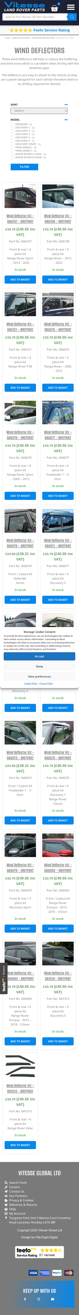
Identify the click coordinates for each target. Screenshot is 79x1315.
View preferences (39, 676)
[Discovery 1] (12, 127)
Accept (39, 656)
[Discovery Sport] (12, 144)
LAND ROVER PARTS (21, 38)
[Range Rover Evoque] (12, 157)
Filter (24, 166)
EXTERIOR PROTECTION (43, 38)
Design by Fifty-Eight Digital (39, 1237)
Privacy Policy (46, 683)
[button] (70, 7)
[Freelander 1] (12, 147)
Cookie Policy (30, 683)
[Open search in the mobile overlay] (39, 17)
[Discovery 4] (12, 137)
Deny (39, 666)
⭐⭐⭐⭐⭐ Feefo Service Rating (39, 30)
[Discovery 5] (12, 140)
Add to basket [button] (20, 279)
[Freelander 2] (12, 150)
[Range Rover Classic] (12, 154)
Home (7, 38)
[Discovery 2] (12, 130)
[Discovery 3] (12, 134)
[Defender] (12, 124)
